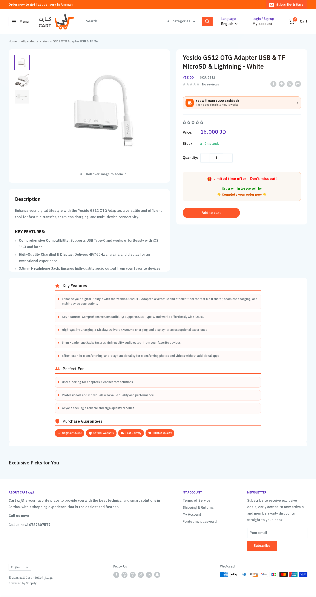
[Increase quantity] (227, 157)
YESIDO (188, 77)
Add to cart (211, 212)
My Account (192, 514)
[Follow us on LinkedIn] (149, 575)
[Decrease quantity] (205, 157)
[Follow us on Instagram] (133, 575)
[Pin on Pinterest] (282, 84)
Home (13, 41)
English (16, 567)
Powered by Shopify (23, 583)
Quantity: (190, 157)
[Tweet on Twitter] (290, 84)
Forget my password (200, 521)
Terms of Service (196, 500)
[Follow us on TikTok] (141, 575)
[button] (193, 122)
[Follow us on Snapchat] (157, 575)
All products (29, 41)
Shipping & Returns (198, 507)
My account (262, 23)
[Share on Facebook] (273, 84)
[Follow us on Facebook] (116, 575)
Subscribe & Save (290, 4)
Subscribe (262, 545)
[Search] (207, 21)
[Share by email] (298, 84)
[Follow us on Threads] (124, 575)
